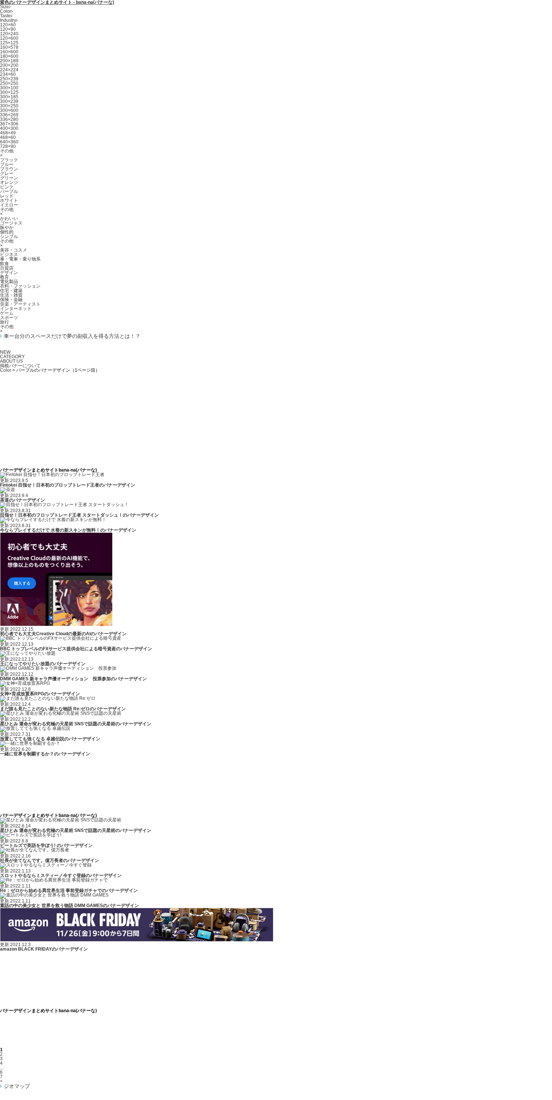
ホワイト (9, 200)
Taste (5, 15)
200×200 (9, 65)
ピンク (7, 187)
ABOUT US (11, 361)
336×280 (9, 119)
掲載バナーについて (20, 365)
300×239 (9, 101)
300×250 (9, 105)
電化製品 (9, 281)
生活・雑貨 (11, 295)
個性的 (7, 232)
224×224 (9, 69)
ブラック (9, 160)
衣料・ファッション (20, 286)
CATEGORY (12, 356)
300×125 (9, 92)
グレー (7, 173)
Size (4, 6)
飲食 (4, 263)
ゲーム (7, 313)
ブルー (7, 164)
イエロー (9, 205)
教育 (4, 277)
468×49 (8, 133)
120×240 (9, 33)
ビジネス (9, 254)
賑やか (7, 227)
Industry (8, 20)
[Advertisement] (276, 389)
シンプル (9, 236)
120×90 (8, 29)
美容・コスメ (13, 250)
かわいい (9, 218)
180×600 (9, 56)
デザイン (9, 272)
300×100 (9, 87)
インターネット (16, 308)
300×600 (9, 110)
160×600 (9, 51)
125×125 (9, 42)
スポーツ (9, 317)
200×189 (9, 60)
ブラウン (9, 169)
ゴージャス (11, 223)
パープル (9, 191)
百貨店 (7, 268)
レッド (7, 196)
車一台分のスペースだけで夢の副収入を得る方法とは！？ (72, 336)
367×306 (9, 124)
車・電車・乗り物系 (20, 259)
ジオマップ (17, 1086)
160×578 (9, 47)
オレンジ (9, 182)
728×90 (8, 146)
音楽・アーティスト (20, 304)
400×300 (9, 128)
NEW (5, 352)
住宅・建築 (11, 290)
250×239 (9, 78)
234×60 (8, 74)
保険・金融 (11, 299)
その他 (7, 151)
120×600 (9, 38)
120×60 (8, 24)
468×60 (8, 137)
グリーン (9, 178)
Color (5, 11)
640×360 (9, 142)
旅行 (4, 322)
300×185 (9, 96)
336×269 (9, 115)
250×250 (9, 83)
